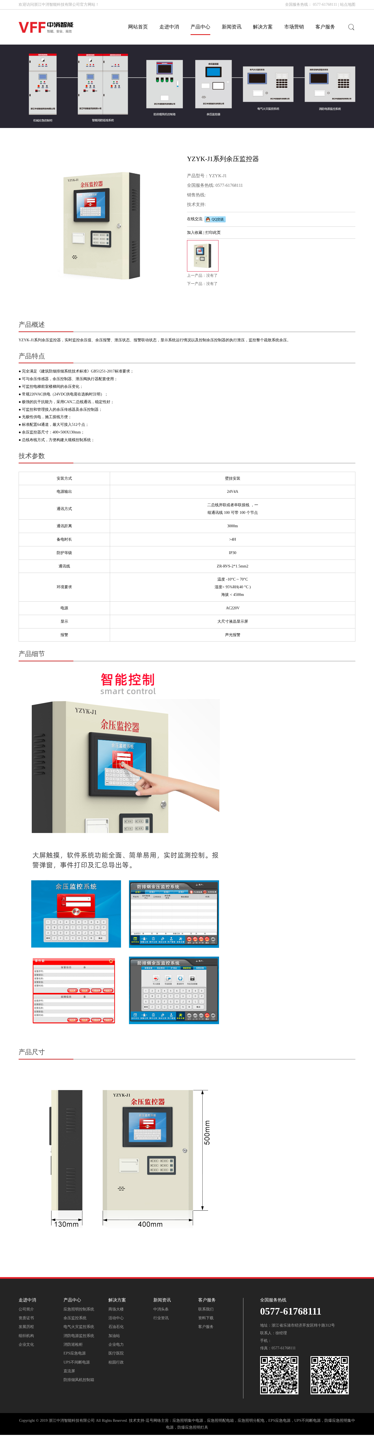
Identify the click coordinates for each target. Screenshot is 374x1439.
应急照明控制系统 (79, 1309)
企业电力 (116, 1344)
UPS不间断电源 (77, 1362)
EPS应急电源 (75, 1353)
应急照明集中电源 (187, 1420)
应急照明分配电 (251, 1420)
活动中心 (116, 1318)
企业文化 (26, 1344)
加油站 (114, 1336)
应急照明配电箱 (220, 1420)
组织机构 (26, 1336)
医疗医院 (116, 1353)
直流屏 (69, 1371)
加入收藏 (195, 233)
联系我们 (206, 1309)
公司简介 (26, 1309)
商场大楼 (116, 1309)
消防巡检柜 (73, 1344)
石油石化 (116, 1327)
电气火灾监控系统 (79, 1327)
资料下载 (206, 1318)
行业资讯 (161, 1318)
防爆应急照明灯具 (192, 1427)
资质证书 (26, 1318)
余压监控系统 (75, 1318)
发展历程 (26, 1327)
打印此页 (213, 233)
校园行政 (116, 1362)
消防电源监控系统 (79, 1336)
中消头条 (161, 1309)
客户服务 (206, 1327)
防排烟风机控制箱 (79, 1380)
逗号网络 (153, 1420)
